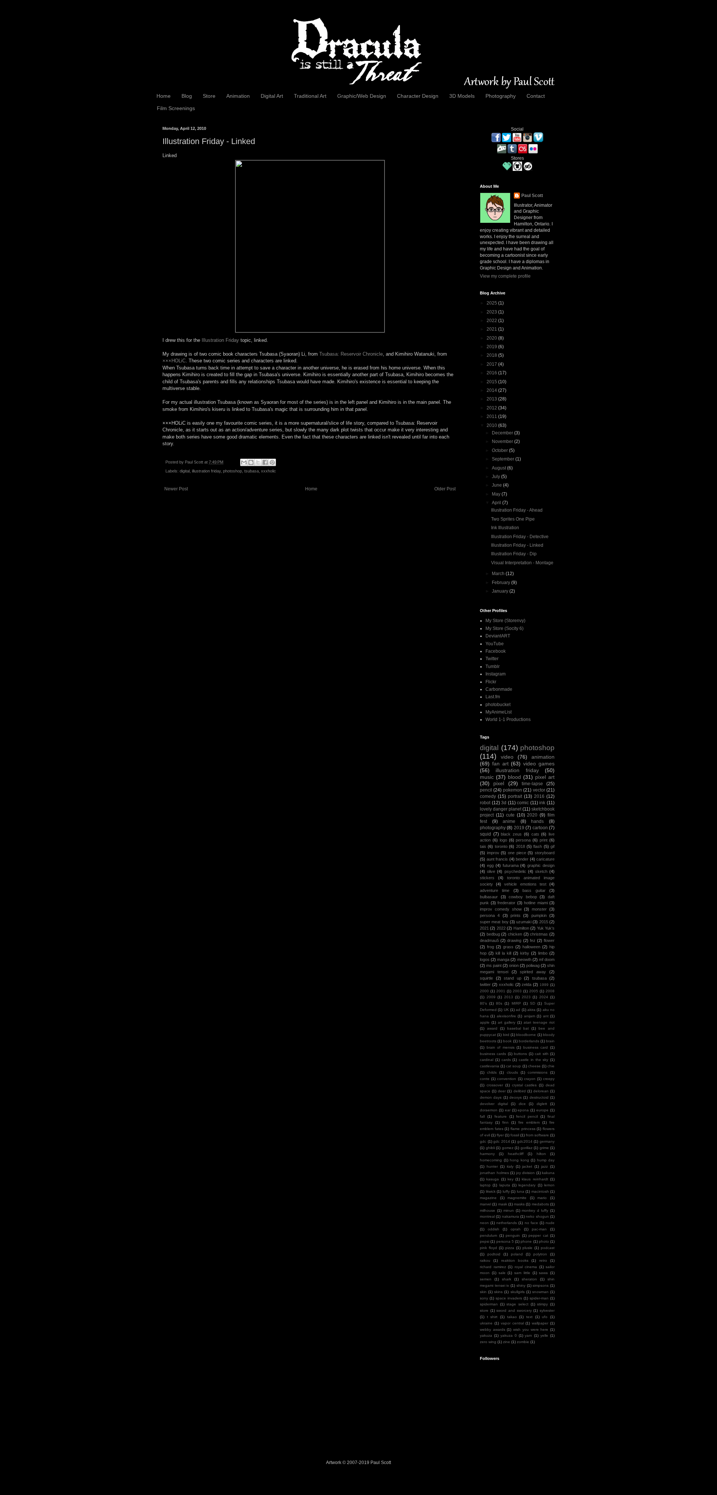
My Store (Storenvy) (505, 620)
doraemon (488, 1110)
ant (546, 1016)
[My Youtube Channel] (517, 140)
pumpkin (539, 915)
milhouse (487, 1210)
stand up (512, 978)
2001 (500, 991)
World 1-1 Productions (508, 719)
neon (484, 1223)
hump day (546, 1160)
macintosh (540, 1191)
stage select (517, 1304)
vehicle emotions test (525, 884)
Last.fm (492, 696)
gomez (507, 1148)
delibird (519, 1091)
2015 (492, 381)
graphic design (541, 865)
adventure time (494, 890)
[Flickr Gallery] (533, 152)
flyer (500, 1135)
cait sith (541, 1054)
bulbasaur (489, 897)
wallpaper (540, 1323)
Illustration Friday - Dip (514, 553)
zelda (526, 984)
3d (503, 802)
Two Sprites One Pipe (513, 519)
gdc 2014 (501, 1141)
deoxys (515, 1097)
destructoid (539, 1097)
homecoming (491, 1160)
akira (531, 1010)
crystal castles (524, 1085)
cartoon (540, 827)
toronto (501, 846)
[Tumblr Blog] (512, 152)
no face (531, 1223)
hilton (541, 1154)
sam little (522, 1273)
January (500, 591)
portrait (515, 796)
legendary (527, 1185)
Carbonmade (498, 689)
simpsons (541, 1285)
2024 (543, 997)
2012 (492, 408)
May (497, 494)
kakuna (548, 1173)
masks (519, 1204)
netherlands (506, 1223)
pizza (509, 1248)
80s (499, 1003)
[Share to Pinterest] (272, 462)
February (501, 582)
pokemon (512, 790)
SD (532, 1003)
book (507, 1041)
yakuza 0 (508, 1335)
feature (500, 1116)
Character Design (417, 96)
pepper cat (538, 1235)
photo (544, 1241)
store (484, 1310)
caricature (545, 859)
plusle (527, 1248)
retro (543, 1260)
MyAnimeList (498, 712)
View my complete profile (505, 276)
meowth (524, 959)
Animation (238, 96)
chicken (515, 934)
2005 (533, 991)
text (529, 1317)
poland (517, 1254)
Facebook (495, 651)
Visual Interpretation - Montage (522, 562)
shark (506, 1279)
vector (539, 790)
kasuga (492, 1179)
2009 (491, 997)
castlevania (489, 1066)
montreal (487, 1216)
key (510, 1179)
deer (502, 1091)
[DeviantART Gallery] (501, 152)
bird (506, 1035)
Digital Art (272, 96)
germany (547, 1141)
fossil (514, 1135)
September (503, 459)
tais (483, 846)
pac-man (539, 1229)
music (487, 777)
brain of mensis (501, 1047)
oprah (515, 1229)
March (499, 573)
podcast (548, 1248)
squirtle (486, 978)
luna (520, 1191)
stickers (487, 878)
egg (490, 865)
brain (550, 1041)
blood (514, 777)
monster (539, 909)
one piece (517, 853)
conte (485, 1079)
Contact (536, 96)
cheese (534, 1066)
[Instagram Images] (527, 140)
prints (515, 915)
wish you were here (530, 1329)
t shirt (492, 1317)
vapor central (512, 1323)
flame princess (523, 1129)
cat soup (513, 1066)
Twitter (492, 658)
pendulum (488, 1235)
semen (485, 1279)
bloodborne (526, 1035)
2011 (492, 416)
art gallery (506, 1022)
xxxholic (268, 471)
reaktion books (514, 1260)
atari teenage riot (539, 1022)
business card (535, 1047)
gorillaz (527, 1148)
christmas (539, 934)
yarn (528, 1335)
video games (539, 764)
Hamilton (521, 928)
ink (542, 802)
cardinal (486, 1060)
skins (498, 1292)
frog (490, 947)
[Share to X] (258, 462)
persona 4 (490, 915)
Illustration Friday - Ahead (517, 510)
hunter (492, 1166)
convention (506, 1079)
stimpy (542, 1304)
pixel (498, 783)
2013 (492, 399)
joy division (525, 1173)
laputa (504, 1185)
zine (506, 1342)
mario (542, 1198)
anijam (529, 1016)
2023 (492, 312)
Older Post (445, 488)
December (503, 433)
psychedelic (515, 871)
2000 (484, 991)
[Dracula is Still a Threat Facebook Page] (496, 140)
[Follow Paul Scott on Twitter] (506, 140)
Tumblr (492, 666)
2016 (492, 372)
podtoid (493, 1254)
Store (209, 96)
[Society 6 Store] (528, 169)
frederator (506, 903)
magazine (488, 1198)
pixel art (545, 777)
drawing (514, 940)
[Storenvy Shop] (507, 169)
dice (522, 1104)
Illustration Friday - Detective (520, 536)
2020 (492, 338)
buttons (520, 1054)
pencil (486, 790)
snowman (540, 1292)
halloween (531, 947)
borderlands (529, 1041)
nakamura (510, 1216)
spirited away (533, 972)
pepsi (484, 1241)
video (507, 757)
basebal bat (518, 1028)
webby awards (492, 1329)
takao (512, 1317)
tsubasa (251, 471)
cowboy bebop (523, 897)
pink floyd (488, 1248)
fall (482, 1116)
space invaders (509, 1298)
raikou (485, 1260)
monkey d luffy (535, 1210)
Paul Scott (194, 462)
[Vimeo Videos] (538, 140)
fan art (500, 764)
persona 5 (505, 1241)
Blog (186, 96)
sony (484, 1298)
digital (185, 471)
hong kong (519, 1160)
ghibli (490, 1148)
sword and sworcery (513, 1310)
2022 (492, 320)
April (497, 502)
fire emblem (529, 1122)
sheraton (529, 1279)
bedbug (493, 934)
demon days (491, 1097)
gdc (483, 1141)
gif (552, 846)
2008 (550, 991)
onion (514, 965)
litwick (491, 1191)
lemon (549, 1185)
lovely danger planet (500, 809)
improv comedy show (501, 909)
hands (537, 821)
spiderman (489, 1304)
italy (510, 1166)
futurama (511, 865)
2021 (492, 329)
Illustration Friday (220, 340)
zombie (523, 1342)
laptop (485, 1185)
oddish (493, 1229)
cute (510, 815)
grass (508, 947)
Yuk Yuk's (546, 928)
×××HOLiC (174, 360)
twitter (485, 984)
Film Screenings (176, 108)
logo (503, 840)
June (497, 485)
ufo (544, 1317)
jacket (527, 1166)
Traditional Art (310, 96)
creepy (549, 1079)
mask (502, 1204)
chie (551, 1066)
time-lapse (532, 783)
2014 (492, 390)
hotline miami (536, 903)
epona (523, 1110)
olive (491, 871)
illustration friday (206, 471)
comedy (488, 796)
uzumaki (523, 922)
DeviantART (497, 636)
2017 (492, 364)
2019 (492, 346)
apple (485, 1022)
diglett (542, 1104)
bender (522, 859)
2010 (492, 425)
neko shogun (537, 1216)
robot (485, 802)
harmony (487, 1154)
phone (526, 1241)
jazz (544, 1166)
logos (485, 959)
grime (544, 1148)
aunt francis (497, 859)
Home (163, 96)
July (496, 476)
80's (483, 1003)
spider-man (539, 1298)
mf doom (547, 959)
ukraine (486, 1323)
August (499, 468)
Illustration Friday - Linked (517, 545)
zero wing (488, 1342)
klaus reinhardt (535, 1179)
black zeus (511, 834)
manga (503, 959)
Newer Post (176, 488)
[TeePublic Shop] (517, 169)
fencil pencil (527, 1116)
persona (523, 840)
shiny (520, 1285)
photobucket (497, 704)
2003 (517, 991)
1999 (544, 985)
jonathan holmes (494, 1173)
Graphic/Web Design (361, 96)
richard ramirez (493, 1267)
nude (550, 1223)
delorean (541, 1091)
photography (493, 827)
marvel (485, 1204)
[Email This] (244, 462)
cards (506, 1060)
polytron (540, 1254)
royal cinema (526, 1267)
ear (507, 1110)
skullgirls (517, 1292)
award (492, 1028)
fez (533, 940)
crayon (530, 1079)
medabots (540, 1204)
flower (549, 940)
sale (502, 1273)
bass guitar (533, 890)
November (503, 441)
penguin (513, 1235)
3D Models (462, 96)
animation (543, 757)
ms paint (494, 965)
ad (518, 1010)
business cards (493, 1054)
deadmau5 (489, 940)
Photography (500, 96)
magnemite (517, 1198)
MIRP (516, 1003)
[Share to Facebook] (265, 462)
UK (506, 1010)
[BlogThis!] (251, 462)
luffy (506, 1191)
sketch (541, 871)
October (500, 450)
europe (542, 1110)
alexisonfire (506, 1016)
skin (483, 1292)
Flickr (490, 681)
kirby (524, 953)
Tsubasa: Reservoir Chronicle (351, 354)
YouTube (494, 643)
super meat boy (494, 922)
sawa (543, 1273)
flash (537, 846)
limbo (542, 953)
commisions (537, 1072)
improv (493, 853)
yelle (544, 1335)
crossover (495, 1085)
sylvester (547, 1310)
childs (492, 1072)
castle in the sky (533, 1060)
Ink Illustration (505, 527)
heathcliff (516, 1154)
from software (537, 1135)
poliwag (533, 965)
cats (535, 834)
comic (523, 802)
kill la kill (503, 953)
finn (505, 1122)
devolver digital (494, 1104)
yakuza (486, 1335)
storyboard (545, 853)
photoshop (232, 471)
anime (509, 821)
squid (485, 834)
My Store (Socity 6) (504, 628)
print (543, 840)
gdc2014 (525, 1141)
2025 (492, 303)
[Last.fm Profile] (522, 152)
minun (508, 1210)
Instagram (495, 674)
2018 (492, 355)
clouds (512, 1072)
